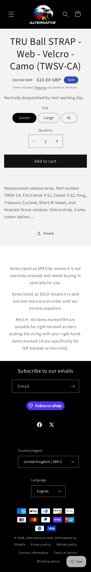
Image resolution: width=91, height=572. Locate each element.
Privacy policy (41, 544)
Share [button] (48, 233)
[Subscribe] (72, 386)
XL (69, 117)
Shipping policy (48, 561)
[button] (11, 14)
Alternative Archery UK (42, 538)
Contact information (33, 553)
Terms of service (65, 553)
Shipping (40, 87)
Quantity (46, 130)
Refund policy (67, 544)
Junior (24, 117)
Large (49, 117)
